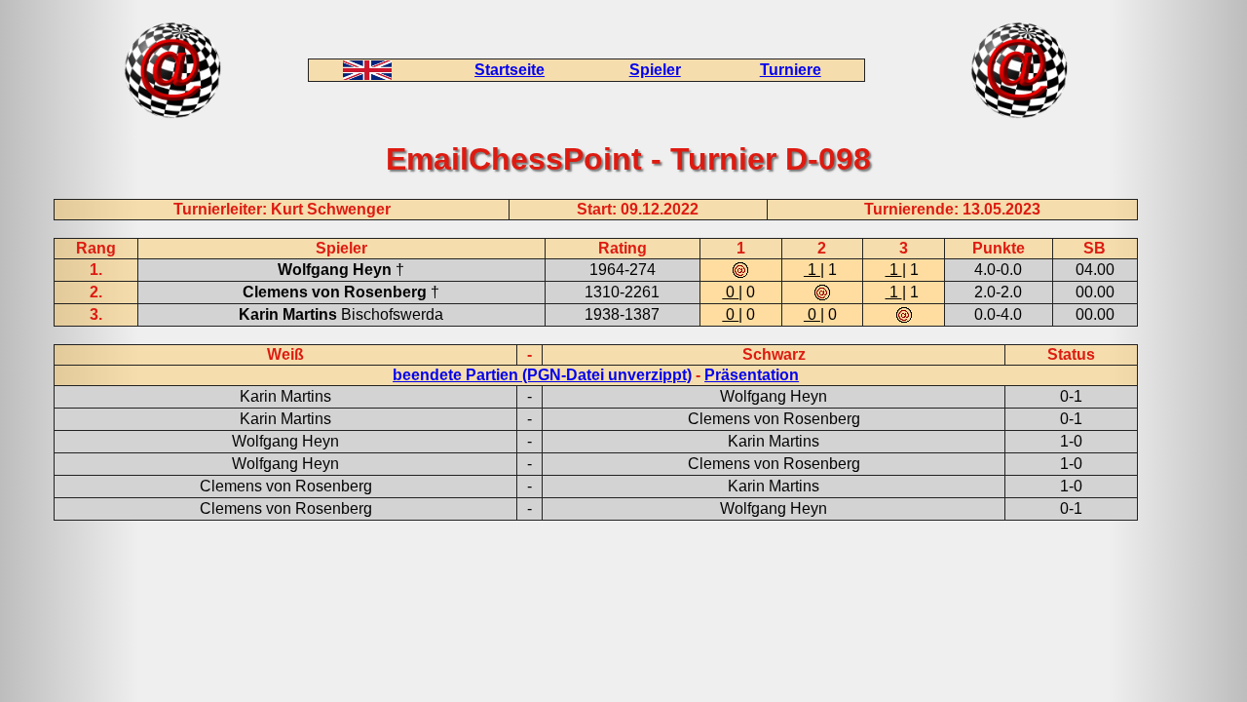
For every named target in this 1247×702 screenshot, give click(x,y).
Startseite (509, 69)
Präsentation (751, 375)
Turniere (790, 69)
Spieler (655, 69)
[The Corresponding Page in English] (367, 74)
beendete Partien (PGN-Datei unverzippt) (542, 375)
